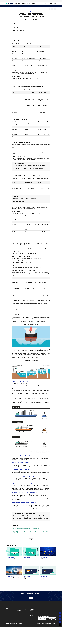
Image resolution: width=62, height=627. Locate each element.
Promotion (31, 615)
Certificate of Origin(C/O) (11, 558)
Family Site (53, 623)
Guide (25, 609)
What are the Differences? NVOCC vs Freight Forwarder (28, 578)
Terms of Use (38, 623)
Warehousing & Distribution (25, 3)
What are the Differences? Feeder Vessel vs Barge (45, 578)
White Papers (19, 610)
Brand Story (31, 610)
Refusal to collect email (48, 623)
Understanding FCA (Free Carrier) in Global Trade (14, 578)
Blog (17, 609)
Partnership (31, 611)
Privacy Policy (42, 623)
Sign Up (31, 597)
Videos (18, 614)
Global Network (32, 609)
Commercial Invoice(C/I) (27, 558)
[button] (9, 3)
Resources (46, 3)
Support (50, 3)
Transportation (17, 3)
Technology (33, 3)
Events (31, 614)
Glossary (18, 611)
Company (54, 3)
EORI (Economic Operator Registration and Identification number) (47, 559)
